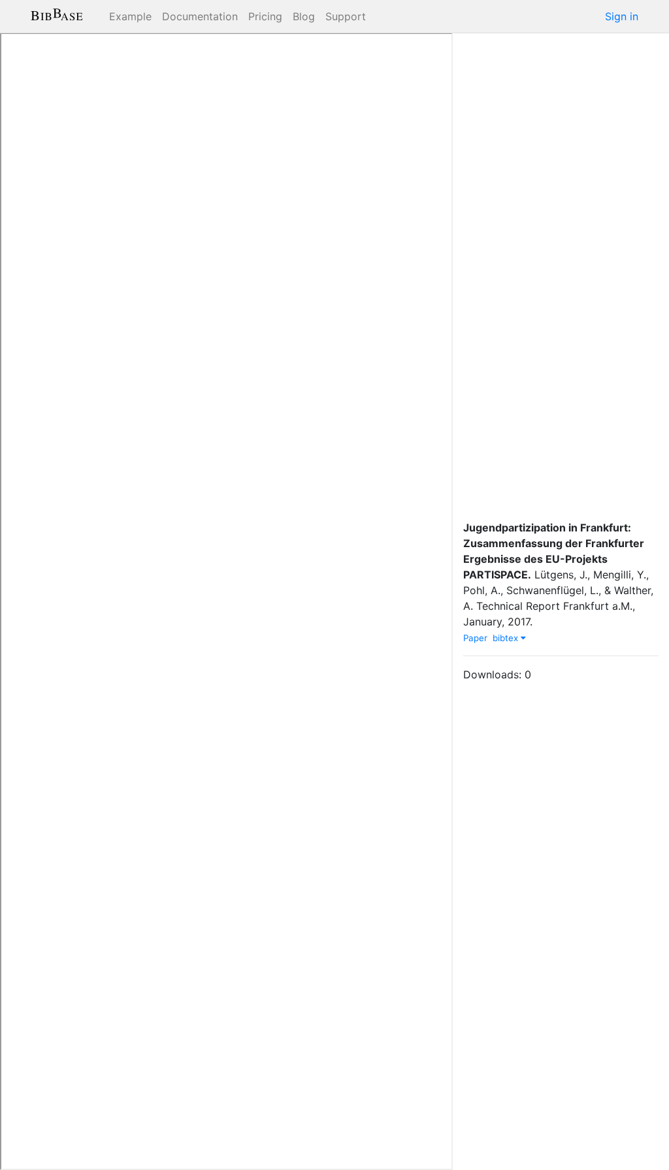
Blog (304, 16)
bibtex (507, 638)
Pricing (265, 16)
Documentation (200, 16)
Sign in (621, 16)
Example (130, 16)
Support (345, 16)
